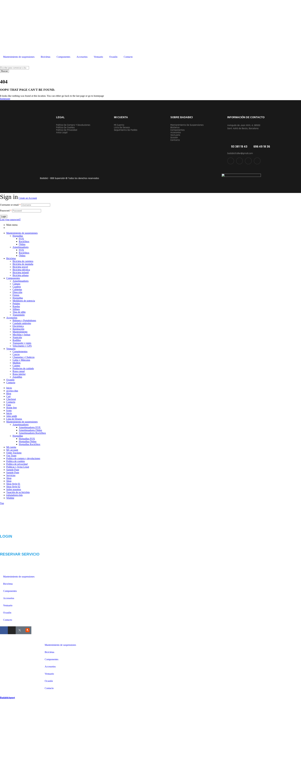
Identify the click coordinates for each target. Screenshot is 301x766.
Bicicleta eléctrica (21, 269)
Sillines (16, 309)
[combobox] (14, 67)
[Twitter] (239, 161)
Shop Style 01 (13, 483)
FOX (21, 238)
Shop (8, 478)
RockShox (24, 241)
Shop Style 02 (13, 486)
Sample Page (12, 469)
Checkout (11, 399)
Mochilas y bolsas (21, 334)
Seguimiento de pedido (125, 130)
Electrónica (18, 326)
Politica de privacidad (66, 130)
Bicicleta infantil (21, 272)
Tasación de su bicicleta (18, 492)
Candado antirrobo (22, 323)
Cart (8, 396)
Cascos (16, 354)
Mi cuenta (119, 125)
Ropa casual (19, 371)
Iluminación (18, 329)
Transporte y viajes (22, 343)
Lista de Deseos (14, 419)
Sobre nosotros (13, 489)
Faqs (8, 404)
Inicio (9, 388)
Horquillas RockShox (29, 444)
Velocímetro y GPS (22, 346)
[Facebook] (4, 630)
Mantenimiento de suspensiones (18, 56)
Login (3, 216)
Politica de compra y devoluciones (73, 125)
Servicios (10, 475)
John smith (11, 416)
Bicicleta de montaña (23, 264)
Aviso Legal (61, 132)
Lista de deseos (122, 127)
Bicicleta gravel (20, 267)
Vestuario (98, 56)
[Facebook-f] (230, 161)
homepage (5, 98)
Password (5, 210)
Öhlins (22, 244)
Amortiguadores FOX (30, 427)
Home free (11, 407)
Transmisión (19, 314)
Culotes (16, 365)
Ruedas (16, 306)
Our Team (11, 455)
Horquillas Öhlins (27, 441)
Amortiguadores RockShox (32, 433)
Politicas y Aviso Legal (17, 467)
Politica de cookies (65, 127)
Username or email (10, 204)
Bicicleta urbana (21, 275)
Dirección (17, 292)
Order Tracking (13, 452)
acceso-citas (12, 390)
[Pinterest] (257, 161)
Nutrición (17, 337)
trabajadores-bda (14, 495)
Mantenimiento (20, 331)
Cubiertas (17, 289)
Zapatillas (17, 377)
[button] (196, 125)
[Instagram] (248, 161)
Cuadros (17, 286)
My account (12, 450)
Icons (9, 410)
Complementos (20, 351)
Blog (8, 393)
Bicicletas (45, 56)
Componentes (63, 56)
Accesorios (82, 56)
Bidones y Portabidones (24, 320)
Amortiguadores (21, 247)
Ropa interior (19, 374)
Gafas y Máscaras (21, 360)
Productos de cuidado (23, 368)
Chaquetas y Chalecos (23, 357)
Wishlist (10, 498)
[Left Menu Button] (1, 694)
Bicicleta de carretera (23, 261)
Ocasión (113, 56)
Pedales (16, 303)
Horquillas (18, 235)
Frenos (16, 295)
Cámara (16, 283)
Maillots (17, 362)
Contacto (128, 56)
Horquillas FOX (27, 438)
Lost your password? (10, 219)
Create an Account (27, 198)
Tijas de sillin (19, 312)
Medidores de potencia (24, 300)
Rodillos (17, 340)
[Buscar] (1, 64)
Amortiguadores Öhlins (30, 430)
